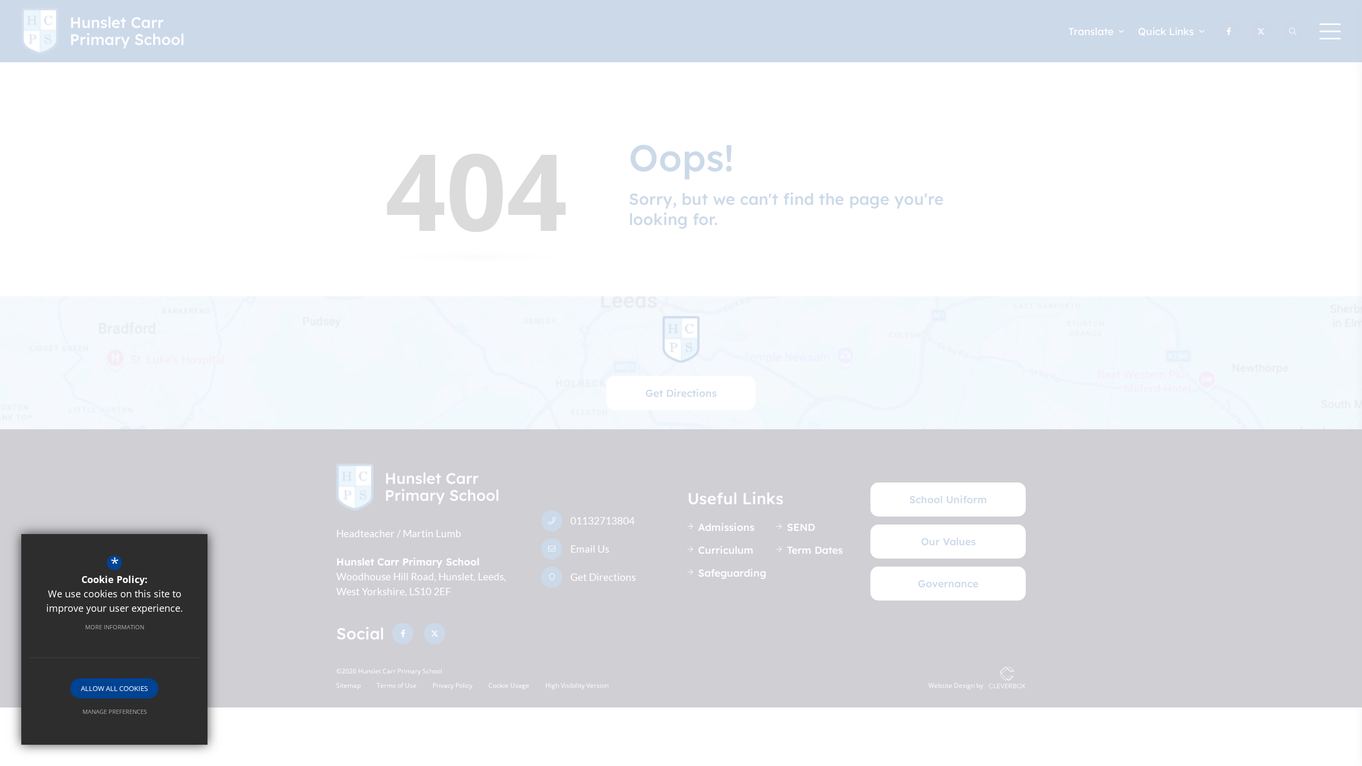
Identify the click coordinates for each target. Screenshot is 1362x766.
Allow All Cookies (114, 688)
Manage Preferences (114, 711)
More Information (114, 627)
